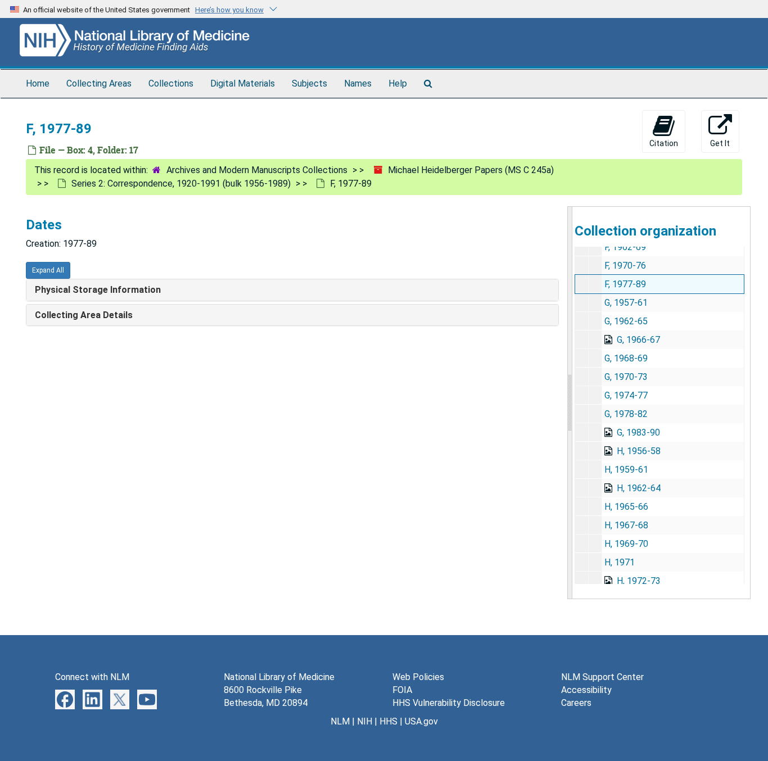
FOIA (402, 690)
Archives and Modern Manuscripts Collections (256, 170)
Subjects (309, 83)
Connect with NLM (92, 677)
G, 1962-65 (626, 321)
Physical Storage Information (98, 289)
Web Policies (418, 677)
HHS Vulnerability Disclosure (448, 702)
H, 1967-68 (626, 525)
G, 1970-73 (626, 377)
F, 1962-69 (625, 247)
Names (358, 83)
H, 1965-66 (626, 506)
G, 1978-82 (626, 414)
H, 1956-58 (639, 451)
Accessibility (586, 690)
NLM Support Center (602, 677)
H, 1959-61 (626, 469)
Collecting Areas (99, 83)
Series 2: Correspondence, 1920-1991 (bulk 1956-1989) (181, 183)
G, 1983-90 (638, 432)
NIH (364, 721)
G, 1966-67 (638, 339)
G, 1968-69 (626, 358)
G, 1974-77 (626, 395)
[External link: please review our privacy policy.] (65, 699)
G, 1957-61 (626, 302)
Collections (170, 83)
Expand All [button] (48, 270)
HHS (388, 721)
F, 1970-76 (625, 265)
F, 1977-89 (625, 284)
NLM (340, 721)
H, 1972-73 (639, 581)
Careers (576, 702)
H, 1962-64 (639, 488)
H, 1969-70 (626, 543)
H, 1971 (619, 562)
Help (397, 83)
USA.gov (421, 721)
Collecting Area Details (84, 315)
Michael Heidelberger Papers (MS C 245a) (471, 170)
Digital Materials (242, 83)
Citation (663, 143)
